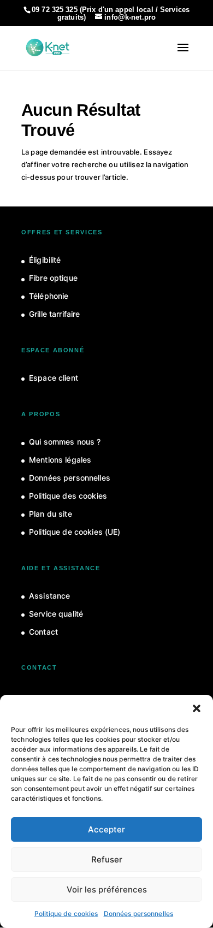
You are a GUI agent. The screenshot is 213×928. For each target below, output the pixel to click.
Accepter (106, 829)
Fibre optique (53, 277)
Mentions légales (60, 459)
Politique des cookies (68, 495)
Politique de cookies (66, 913)
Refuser (106, 859)
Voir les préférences (107, 889)
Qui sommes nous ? (64, 441)
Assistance (49, 595)
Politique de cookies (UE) (75, 531)
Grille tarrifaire (54, 313)
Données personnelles (139, 913)
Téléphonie (48, 295)
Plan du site (50, 513)
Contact (43, 631)
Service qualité (56, 613)
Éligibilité (45, 259)
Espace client (53, 377)
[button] (196, 708)
